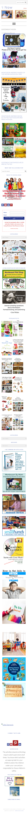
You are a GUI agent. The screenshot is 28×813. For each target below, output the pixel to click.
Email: (5, 215)
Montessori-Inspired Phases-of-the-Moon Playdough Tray (13, 73)
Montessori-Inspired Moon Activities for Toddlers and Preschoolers (12, 117)
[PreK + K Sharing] (19, 785)
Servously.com (19, 810)
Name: (5, 212)
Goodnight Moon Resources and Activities (12, 163)
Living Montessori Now (14, 12)
